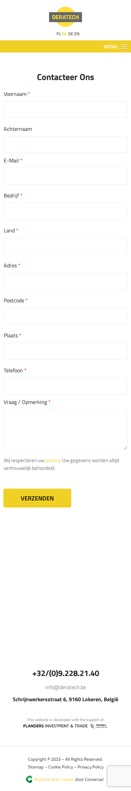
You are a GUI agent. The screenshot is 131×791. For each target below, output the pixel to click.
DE (70, 33)
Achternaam (18, 129)
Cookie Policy (60, 766)
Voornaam (17, 94)
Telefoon (15, 370)
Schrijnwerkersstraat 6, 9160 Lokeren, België (65, 699)
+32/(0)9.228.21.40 (65, 673)
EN (77, 33)
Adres (12, 265)
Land (11, 230)
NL (64, 33)
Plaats (12, 335)
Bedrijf (13, 195)
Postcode (16, 300)
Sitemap (36, 766)
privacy (52, 460)
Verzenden (37, 498)
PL (58, 33)
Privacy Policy (90, 766)
